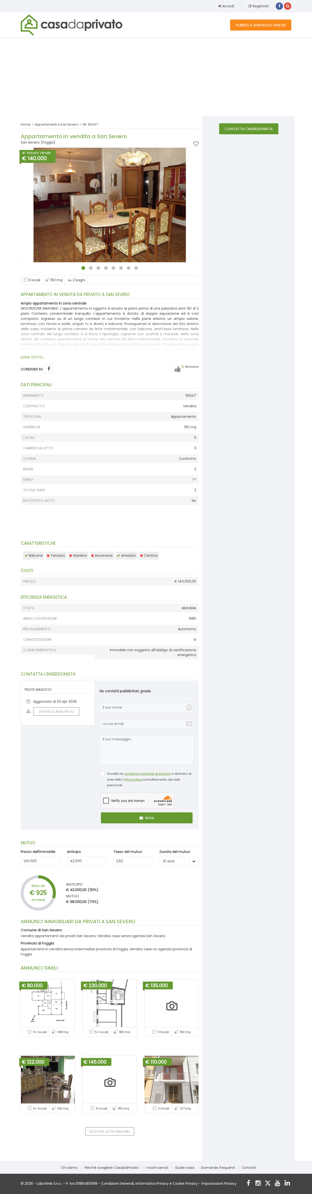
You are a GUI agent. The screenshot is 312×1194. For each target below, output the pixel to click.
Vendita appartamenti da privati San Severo (58, 935)
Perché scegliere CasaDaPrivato (112, 1167)
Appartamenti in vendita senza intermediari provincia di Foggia (74, 949)
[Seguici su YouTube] (277, 1184)
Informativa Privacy (152, 1183)
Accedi (227, 6)
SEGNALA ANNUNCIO (56, 711)
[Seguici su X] (268, 1184)
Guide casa (184, 1167)
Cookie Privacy (185, 1183)
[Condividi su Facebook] (49, 369)
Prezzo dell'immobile (38, 851)
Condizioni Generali (117, 1183)
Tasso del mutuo (127, 851)
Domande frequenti (218, 1167)
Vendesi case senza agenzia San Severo (131, 935)
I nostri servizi (157, 1167)
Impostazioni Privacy (219, 1183)
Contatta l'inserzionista (249, 128)
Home (25, 124)
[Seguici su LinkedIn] (287, 1184)
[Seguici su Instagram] (258, 1184)
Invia (149, 817)
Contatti (249, 1167)
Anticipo (74, 851)
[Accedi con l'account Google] (287, 6)
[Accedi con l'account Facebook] (279, 6)
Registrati (260, 6)
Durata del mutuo (175, 851)
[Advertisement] (156, 77)
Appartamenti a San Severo (57, 124)
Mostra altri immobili (109, 1131)
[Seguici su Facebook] (248, 1184)
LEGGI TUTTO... (33, 357)
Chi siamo (69, 1167)
